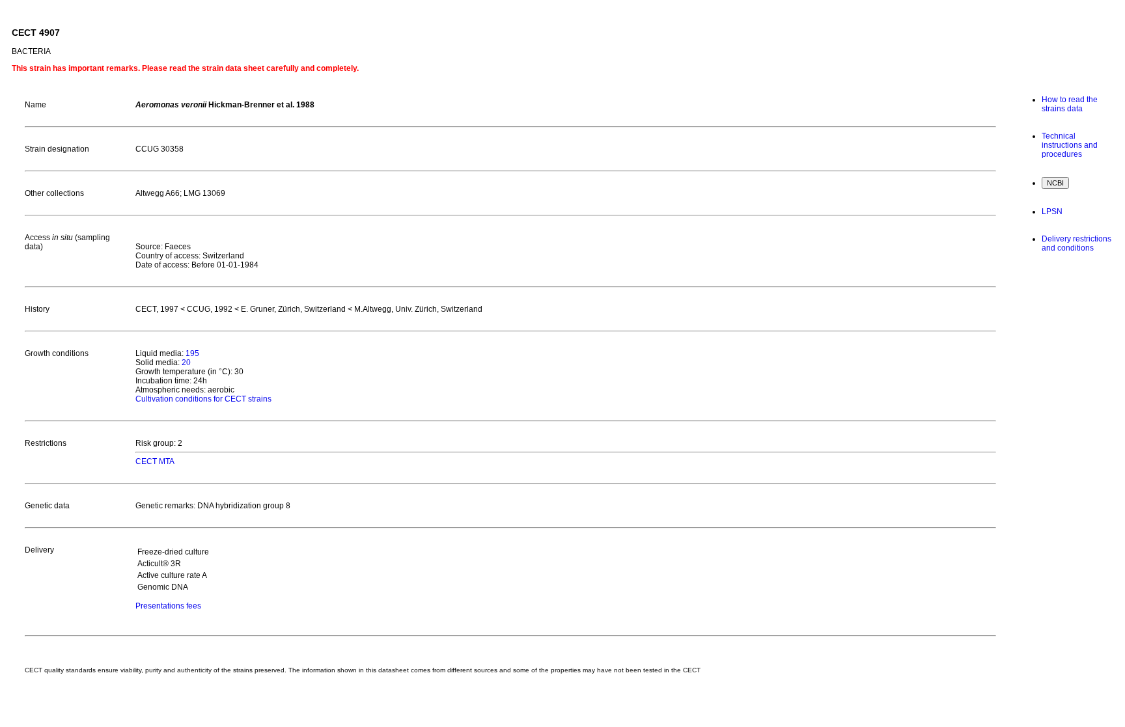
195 (192, 353)
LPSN (1052, 211)
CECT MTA (154, 461)
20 (186, 362)
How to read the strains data (1070, 104)
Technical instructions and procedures (1070, 145)
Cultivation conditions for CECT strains (203, 399)
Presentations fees (168, 605)
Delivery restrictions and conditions (1076, 243)
